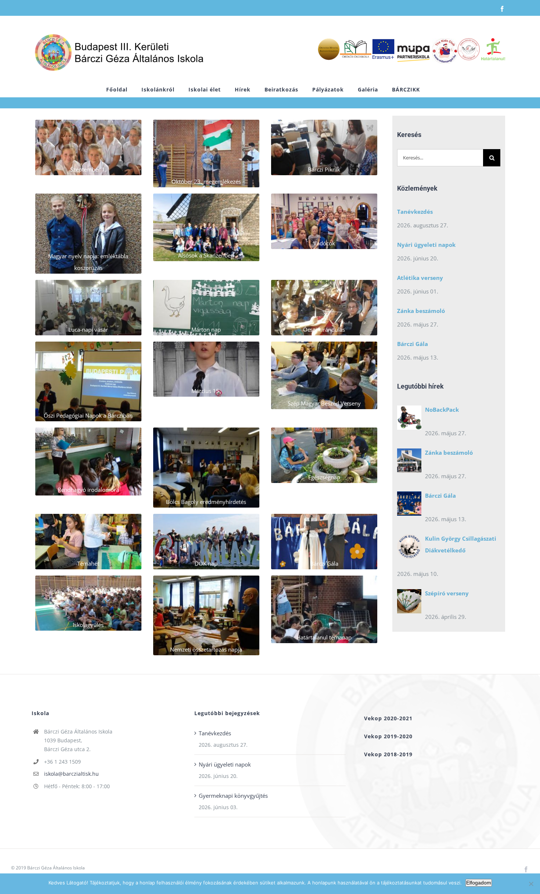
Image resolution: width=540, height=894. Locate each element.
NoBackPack (442, 409)
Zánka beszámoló (421, 310)
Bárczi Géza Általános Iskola (56, 868)
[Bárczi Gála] (409, 505)
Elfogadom (478, 883)
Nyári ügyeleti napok (426, 244)
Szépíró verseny (447, 593)
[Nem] (530, 883)
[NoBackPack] (409, 419)
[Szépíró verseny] (409, 603)
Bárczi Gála (412, 343)
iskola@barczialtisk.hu (71, 773)
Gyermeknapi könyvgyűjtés (233, 795)
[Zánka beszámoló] (409, 462)
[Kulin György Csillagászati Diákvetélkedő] (409, 548)
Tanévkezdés (415, 211)
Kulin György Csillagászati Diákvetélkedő (460, 544)
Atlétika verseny (420, 277)
